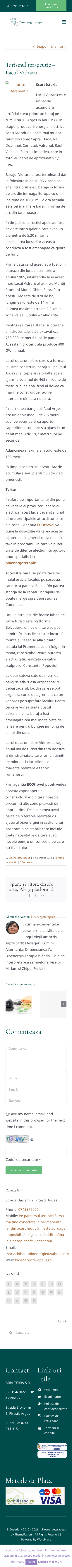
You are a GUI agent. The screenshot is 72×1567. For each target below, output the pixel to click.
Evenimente (52, 1397)
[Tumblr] (9, 1292)
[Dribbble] (43, 1284)
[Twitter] (17, 1284)
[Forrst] (17, 1301)
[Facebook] (9, 1284)
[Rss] (34, 1284)
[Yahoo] (26, 1292)
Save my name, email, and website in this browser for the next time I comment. (35, 1120)
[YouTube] (51, 1292)
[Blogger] (59, 1284)
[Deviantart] (34, 1292)
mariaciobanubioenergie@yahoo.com (37, 1253)
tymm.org (51, 1389)
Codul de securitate (22, 1159)
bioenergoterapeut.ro (33, 1260)
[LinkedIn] (51, 1284)
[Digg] (59, 1292)
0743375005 (28, 1209)
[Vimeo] (43, 1292)
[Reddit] (17, 1292)
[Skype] (34, 1301)
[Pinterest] (26, 1284)
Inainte (57, 46)
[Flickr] (9, 1301)
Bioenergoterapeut (19, 857)
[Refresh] (32, 1138)
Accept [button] (31, 1561)
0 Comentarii (27, 862)
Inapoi (42, 46)
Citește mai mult (50, 1561)
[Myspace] (26, 1301)
